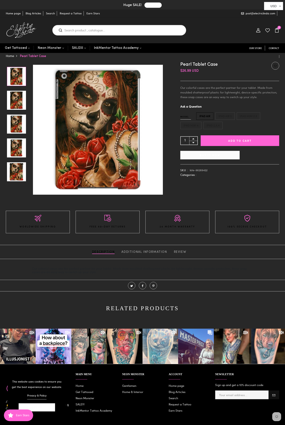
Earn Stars (93, 13)
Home (10, 56)
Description (103, 252)
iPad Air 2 (225, 116)
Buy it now (210, 155)
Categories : (188, 174)
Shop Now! (153, 5)
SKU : (184, 170)
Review (180, 252)
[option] (16, 77)
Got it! (36, 407)
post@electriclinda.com (260, 13)
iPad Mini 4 (190, 125)
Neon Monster (49, 48)
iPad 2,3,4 (212, 125)
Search (50, 13)
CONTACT (274, 48)
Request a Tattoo (71, 13)
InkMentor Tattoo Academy (116, 48)
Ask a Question (191, 106)
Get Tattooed (16, 48)
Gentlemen (129, 386)
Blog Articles (33, 13)
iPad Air (204, 116)
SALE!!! (77, 48)
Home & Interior (132, 392)
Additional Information (144, 252)
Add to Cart (240, 141)
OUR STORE (255, 48)
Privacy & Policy (37, 395)
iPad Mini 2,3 (248, 116)
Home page (13, 13)
